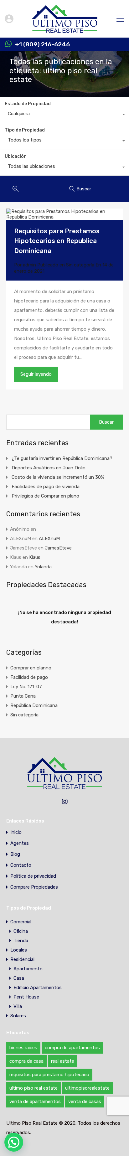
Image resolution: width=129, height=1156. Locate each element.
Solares (18, 1016)
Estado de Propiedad (28, 103)
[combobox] (64, 115)
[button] (13, 1142)
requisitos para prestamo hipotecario (49, 1074)
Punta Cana (23, 696)
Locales (18, 950)
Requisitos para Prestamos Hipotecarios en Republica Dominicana (57, 241)
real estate (62, 1061)
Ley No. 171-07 (26, 686)
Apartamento (28, 969)
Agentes (19, 843)
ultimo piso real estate (33, 1088)
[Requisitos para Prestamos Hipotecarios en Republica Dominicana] (64, 214)
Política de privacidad (33, 876)
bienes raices (23, 1047)
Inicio (16, 832)
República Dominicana (34, 705)
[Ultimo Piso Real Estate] (64, 30)
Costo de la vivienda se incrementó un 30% (58, 477)
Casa (18, 978)
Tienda (20, 940)
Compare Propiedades (34, 887)
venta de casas (84, 1101)
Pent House (26, 997)
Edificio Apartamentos (37, 987)
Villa (17, 1006)
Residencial (22, 959)
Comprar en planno (30, 668)
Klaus (34, 557)
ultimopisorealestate (87, 1088)
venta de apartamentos (35, 1101)
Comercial (20, 922)
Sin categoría (80, 265)
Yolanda (43, 567)
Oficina (20, 931)
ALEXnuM (49, 538)
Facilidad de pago (29, 677)
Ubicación (16, 156)
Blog (15, 854)
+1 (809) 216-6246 (42, 44)
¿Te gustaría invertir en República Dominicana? (62, 458)
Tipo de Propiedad (25, 130)
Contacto (20, 865)
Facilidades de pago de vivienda (46, 486)
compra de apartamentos (72, 1047)
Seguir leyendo (36, 374)
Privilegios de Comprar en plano (45, 496)
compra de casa (26, 1061)
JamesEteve (58, 548)
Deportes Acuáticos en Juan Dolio (48, 468)
